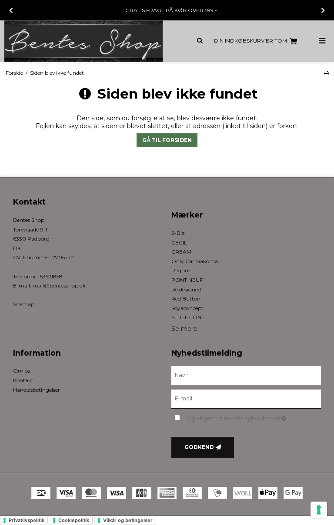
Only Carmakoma (194, 261)
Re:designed (186, 289)
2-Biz (178, 233)
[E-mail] (246, 399)
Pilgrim (180, 270)
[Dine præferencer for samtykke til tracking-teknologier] (319, 510)
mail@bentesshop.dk (59, 285)
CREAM (181, 251)
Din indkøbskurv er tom (250, 40)
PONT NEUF (187, 280)
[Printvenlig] (326, 72)
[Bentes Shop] (83, 41)
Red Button (185, 298)
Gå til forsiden (167, 140)
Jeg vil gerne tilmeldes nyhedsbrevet (253, 417)
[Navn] (246, 375)
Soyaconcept (187, 308)
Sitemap (23, 304)
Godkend (199, 447)
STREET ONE (188, 317)
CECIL (179, 242)
